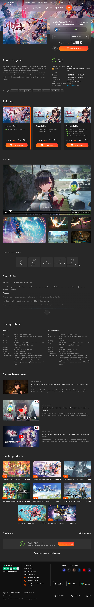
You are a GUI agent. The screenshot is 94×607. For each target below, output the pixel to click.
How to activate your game (75, 73)
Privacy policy (28, 568)
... (62, 91)
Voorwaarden (28, 565)
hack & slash (55, 91)
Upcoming (53, 2)
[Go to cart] (82, 3)
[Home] (9, 4)
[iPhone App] (59, 583)
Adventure (75, 81)
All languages (87, 533)
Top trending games (29, 2)
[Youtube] (84, 570)
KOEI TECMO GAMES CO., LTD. (76, 75)
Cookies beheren (8, 596)
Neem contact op (29, 574)
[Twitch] (89, 570)
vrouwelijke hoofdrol (25, 91)
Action (69, 81)
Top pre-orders (42, 2)
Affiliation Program (30, 571)
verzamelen (46, 91)
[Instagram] (74, 570)
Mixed (69, 83)
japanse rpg (37, 91)
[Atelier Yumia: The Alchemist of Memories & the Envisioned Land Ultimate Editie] (77, 124)
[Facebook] (79, 570)
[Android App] (72, 583)
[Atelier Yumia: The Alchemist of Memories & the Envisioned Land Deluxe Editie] (47, 124)
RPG (79, 81)
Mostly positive (71, 85)
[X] (69, 570)
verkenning (14, 91)
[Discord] (64, 570)
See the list (70, 66)
